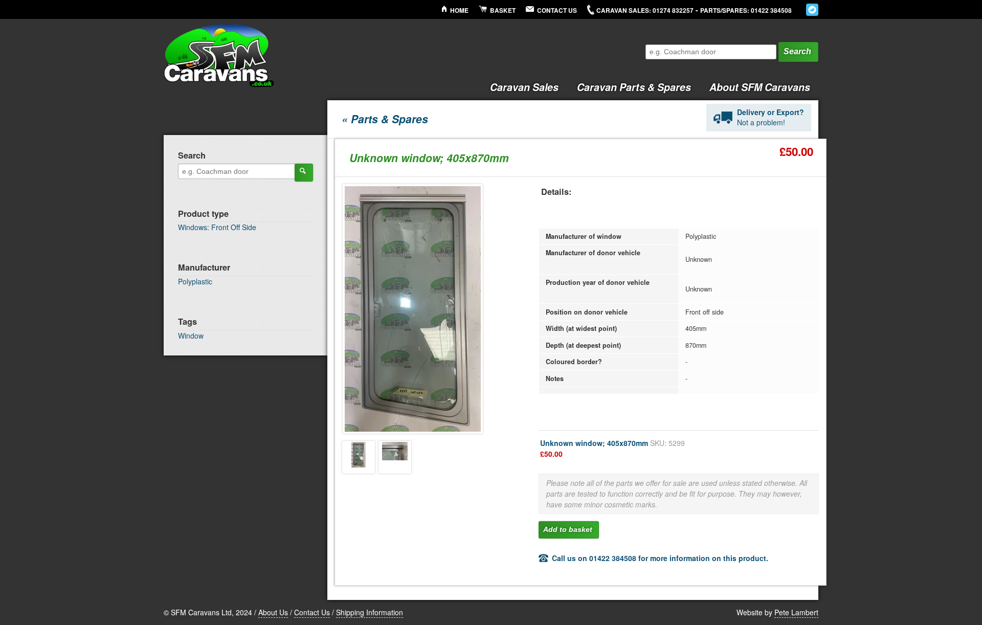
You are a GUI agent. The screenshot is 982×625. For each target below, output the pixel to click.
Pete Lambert (796, 612)
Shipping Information (369, 612)
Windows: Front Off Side (217, 227)
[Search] (304, 172)
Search (797, 51)
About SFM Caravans (759, 87)
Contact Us (557, 10)
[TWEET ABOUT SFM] (812, 10)
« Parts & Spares (385, 118)
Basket (503, 10)
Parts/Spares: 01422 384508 (746, 10)
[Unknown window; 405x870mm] (358, 457)
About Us (273, 612)
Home (459, 10)
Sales (524, 87)
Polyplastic (195, 281)
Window (191, 335)
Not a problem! (770, 117)
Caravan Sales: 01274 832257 (645, 10)
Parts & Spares (634, 87)
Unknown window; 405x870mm (612, 448)
